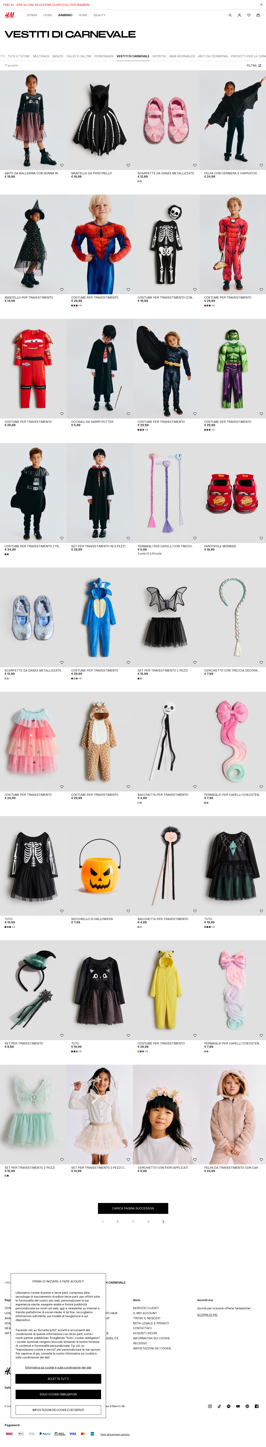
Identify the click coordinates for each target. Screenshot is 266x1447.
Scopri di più (207, 1315)
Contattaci (142, 1328)
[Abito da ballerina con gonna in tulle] (33, 120)
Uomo (47, 15)
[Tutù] (33, 866)
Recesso (140, 1343)
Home (83, 15)
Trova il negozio (146, 1318)
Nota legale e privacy (151, 1323)
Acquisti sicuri (145, 1333)
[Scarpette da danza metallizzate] (166, 120)
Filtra (252, 65)
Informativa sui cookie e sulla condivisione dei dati (58, 1367)
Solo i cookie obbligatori (58, 1394)
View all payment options (114, 1434)
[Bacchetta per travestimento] (166, 741)
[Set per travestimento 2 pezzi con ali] (100, 1114)
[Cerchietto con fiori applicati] (166, 1114)
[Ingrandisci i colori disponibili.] (140, 181)
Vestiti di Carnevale (109, 1282)
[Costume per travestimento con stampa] (166, 244)
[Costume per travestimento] (100, 244)
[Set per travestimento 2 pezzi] (166, 617)
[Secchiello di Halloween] (100, 866)
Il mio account (145, 1313)
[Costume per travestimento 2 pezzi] (33, 493)
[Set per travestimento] (33, 990)
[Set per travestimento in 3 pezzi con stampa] (100, 493)
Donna (32, 15)
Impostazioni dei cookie (152, 1348)
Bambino (65, 15)
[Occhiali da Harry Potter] (100, 369)
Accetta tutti (58, 1379)
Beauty (99, 15)
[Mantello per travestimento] (33, 244)
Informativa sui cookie (151, 1338)
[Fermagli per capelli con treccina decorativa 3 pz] (166, 493)
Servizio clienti (146, 1308)
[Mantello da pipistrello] (100, 120)
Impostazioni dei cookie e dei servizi (58, 1410)
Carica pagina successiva (133, 1208)
